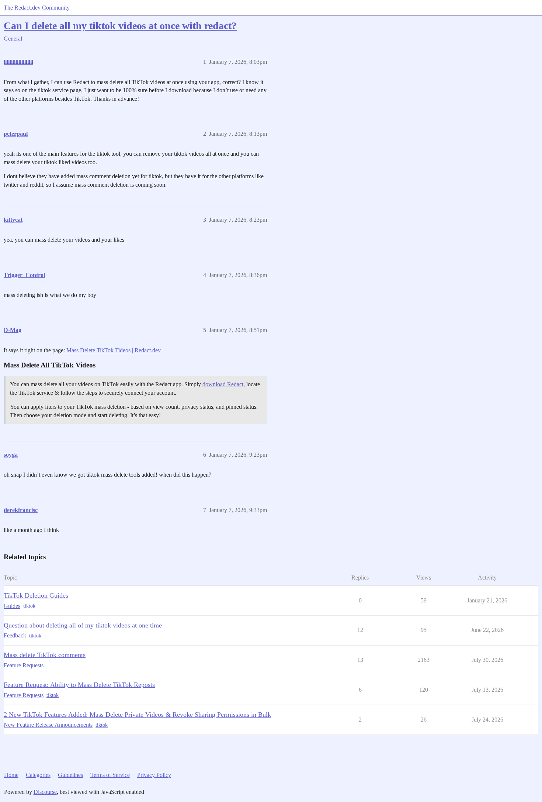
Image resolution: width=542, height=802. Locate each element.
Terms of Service (110, 775)
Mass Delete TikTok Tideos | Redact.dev (113, 350)
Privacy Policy (154, 775)
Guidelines (70, 775)
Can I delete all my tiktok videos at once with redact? (120, 25)
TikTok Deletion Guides (36, 595)
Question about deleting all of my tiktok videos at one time (83, 625)
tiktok (29, 606)
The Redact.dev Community (37, 7)
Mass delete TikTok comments (45, 654)
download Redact (222, 384)
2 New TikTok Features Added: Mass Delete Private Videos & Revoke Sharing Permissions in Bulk (137, 714)
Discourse (45, 792)
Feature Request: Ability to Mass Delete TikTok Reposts (79, 684)
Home (11, 775)
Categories (38, 775)
